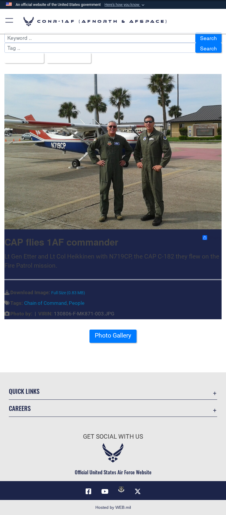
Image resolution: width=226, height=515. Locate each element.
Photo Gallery (113, 335)
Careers (20, 408)
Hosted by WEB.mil (113, 507)
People (76, 303)
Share (214, 237)
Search (208, 38)
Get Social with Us (113, 436)
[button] (125, 5)
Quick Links (24, 391)
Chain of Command (45, 303)
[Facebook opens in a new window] (88, 491)
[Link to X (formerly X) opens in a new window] (137, 491)
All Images (22, 58)
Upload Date (66, 58)
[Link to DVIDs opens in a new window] (121, 489)
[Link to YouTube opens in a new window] (104, 491)
